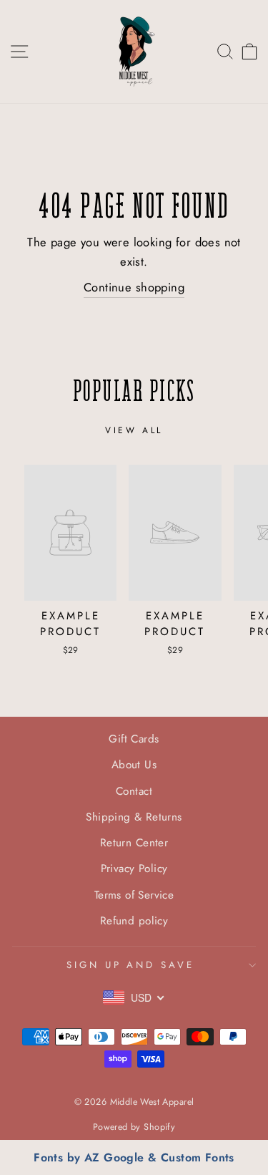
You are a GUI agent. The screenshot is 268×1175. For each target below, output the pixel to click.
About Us (134, 765)
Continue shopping (134, 287)
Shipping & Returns (134, 817)
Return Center (134, 843)
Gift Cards (134, 739)
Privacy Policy (134, 868)
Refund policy (134, 921)
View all (134, 430)
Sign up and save (130, 965)
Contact (134, 791)
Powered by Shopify (134, 1127)
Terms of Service (134, 895)
